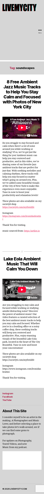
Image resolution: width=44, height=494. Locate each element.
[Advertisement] (22, 38)
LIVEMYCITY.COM (18, 489)
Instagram (7, 393)
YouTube (6, 400)
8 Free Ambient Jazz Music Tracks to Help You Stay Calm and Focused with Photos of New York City (22, 94)
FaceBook (7, 396)
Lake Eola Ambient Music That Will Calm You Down (22, 264)
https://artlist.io (32, 231)
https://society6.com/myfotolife (18, 207)
